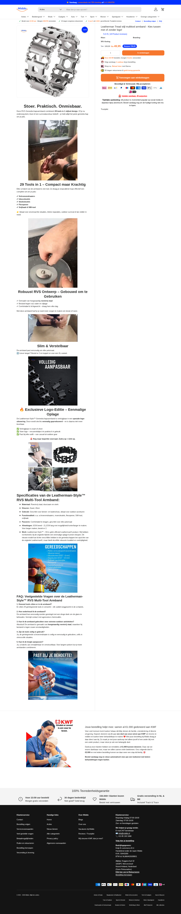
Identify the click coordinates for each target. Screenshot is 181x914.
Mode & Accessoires (131, 895)
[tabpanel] (53, 401)
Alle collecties (160, 905)
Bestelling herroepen (25, 848)
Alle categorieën (53, 834)
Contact (138, 21)
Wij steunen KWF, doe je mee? (90, 838)
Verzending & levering (25, 853)
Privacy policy (52, 838)
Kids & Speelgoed (149, 900)
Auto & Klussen (159, 895)
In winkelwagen (143, 53)
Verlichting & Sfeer (134, 905)
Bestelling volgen (150, 21)
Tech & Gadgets (146, 895)
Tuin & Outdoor (107, 900)
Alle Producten (148, 905)
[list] (53, 61)
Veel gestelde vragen (25, 834)
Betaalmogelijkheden (25, 838)
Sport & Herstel (120, 900)
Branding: (136, 38)
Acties (49, 824)
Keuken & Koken (120, 905)
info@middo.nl (124, 833)
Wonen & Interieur (134, 900)
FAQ (160, 21)
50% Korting (105, 41)
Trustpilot (104, 109)
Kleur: (103, 38)
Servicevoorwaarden (25, 829)
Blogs (80, 820)
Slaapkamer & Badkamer (114, 895)
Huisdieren (161, 900)
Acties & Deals (98, 895)
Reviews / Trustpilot (86, 834)
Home (49, 820)
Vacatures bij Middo (86, 829)
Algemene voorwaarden (56, 843)
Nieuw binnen (52, 829)
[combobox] (89, 9)
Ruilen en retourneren (25, 843)
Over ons (82, 824)
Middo (27, 895)
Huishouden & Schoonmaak (103, 905)
